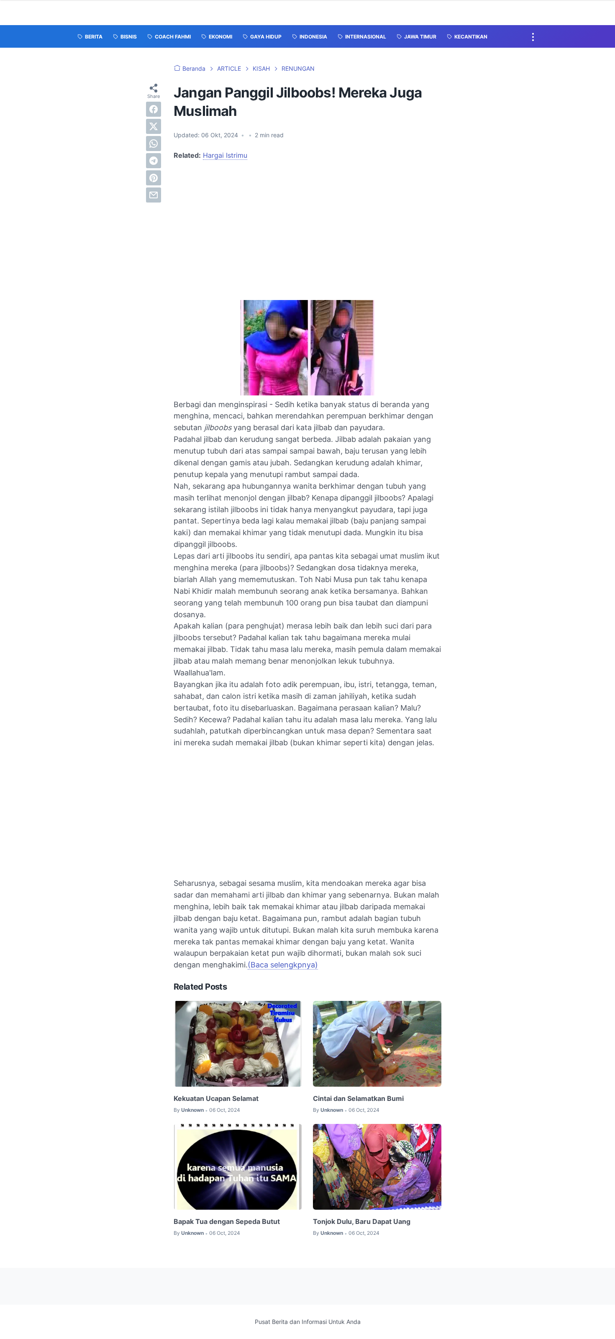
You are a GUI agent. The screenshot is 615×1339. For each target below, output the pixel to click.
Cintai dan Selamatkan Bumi (358, 1098)
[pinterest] (153, 177)
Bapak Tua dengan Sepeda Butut (227, 1221)
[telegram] (153, 160)
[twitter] (153, 126)
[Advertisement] (307, 229)
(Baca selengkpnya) (283, 964)
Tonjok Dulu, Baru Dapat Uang (361, 1221)
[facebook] (153, 109)
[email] (153, 195)
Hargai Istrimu (225, 155)
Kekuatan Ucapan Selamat (216, 1098)
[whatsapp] (153, 143)
